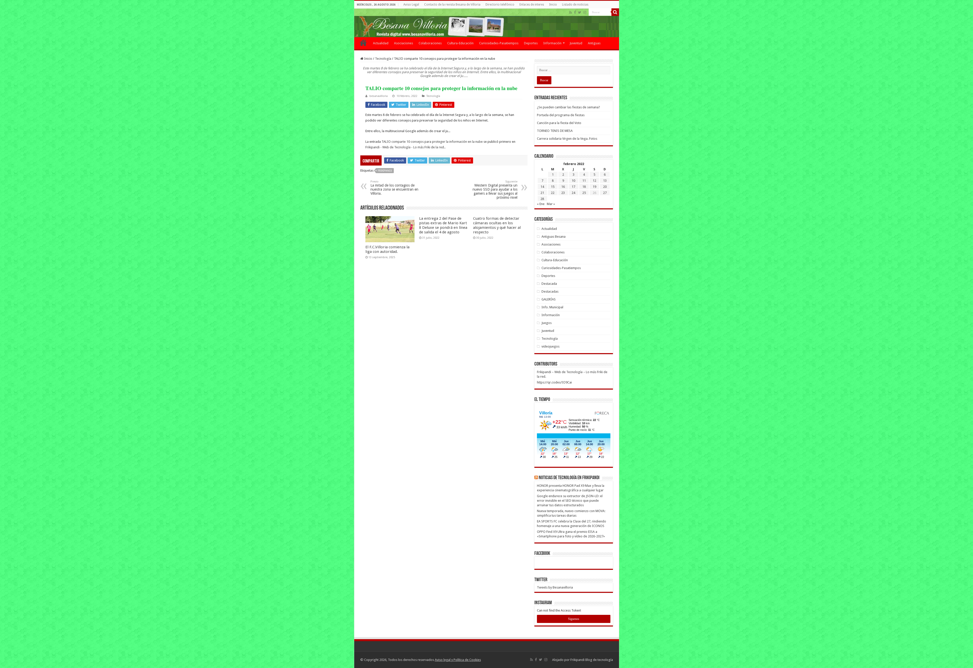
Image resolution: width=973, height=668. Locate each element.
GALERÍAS (548, 299)
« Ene (541, 204)
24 (573, 193)
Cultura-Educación (460, 43)
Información (552, 43)
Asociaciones (403, 43)
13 (605, 181)
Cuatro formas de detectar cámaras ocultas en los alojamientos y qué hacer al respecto (497, 225)
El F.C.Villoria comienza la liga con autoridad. (387, 249)
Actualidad (380, 43)
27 (605, 193)
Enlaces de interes (531, 4)
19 (594, 187)
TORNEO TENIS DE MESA (555, 131)
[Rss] (570, 12)
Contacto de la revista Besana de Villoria (452, 4)
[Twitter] (579, 12)
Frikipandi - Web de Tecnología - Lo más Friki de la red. (405, 147)
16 (563, 187)
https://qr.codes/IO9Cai (554, 382)
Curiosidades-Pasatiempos (498, 43)
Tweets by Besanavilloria (555, 587)
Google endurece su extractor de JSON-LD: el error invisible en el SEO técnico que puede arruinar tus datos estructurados (570, 500)
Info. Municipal (552, 307)
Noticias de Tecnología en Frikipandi (569, 477)
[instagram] (585, 12)
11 (584, 181)
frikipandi (385, 170)
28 (542, 199)
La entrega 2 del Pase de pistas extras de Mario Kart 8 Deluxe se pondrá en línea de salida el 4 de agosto (443, 225)
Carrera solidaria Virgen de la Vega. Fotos (567, 138)
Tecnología (383, 58)
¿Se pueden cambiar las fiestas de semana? (568, 107)
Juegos (546, 323)
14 (542, 187)
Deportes (531, 43)
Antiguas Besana (553, 236)
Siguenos (573, 619)
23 (563, 193)
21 (542, 193)
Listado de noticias (575, 4)
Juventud (576, 43)
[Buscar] (615, 12)
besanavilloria (378, 96)
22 (552, 193)
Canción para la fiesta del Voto (559, 123)
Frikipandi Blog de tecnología (591, 660)
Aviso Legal (411, 4)
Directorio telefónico (499, 4)
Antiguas (594, 43)
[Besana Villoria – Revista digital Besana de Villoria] (486, 23)
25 (584, 193)
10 (573, 181)
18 (584, 187)
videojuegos (550, 346)
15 (552, 187)
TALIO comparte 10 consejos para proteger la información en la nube (432, 142)
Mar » (551, 204)
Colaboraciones (430, 43)
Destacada (549, 284)
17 (573, 187)
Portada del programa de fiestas (561, 115)
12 (594, 181)
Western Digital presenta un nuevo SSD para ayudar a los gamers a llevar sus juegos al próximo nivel (495, 189)
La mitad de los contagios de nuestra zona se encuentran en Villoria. (394, 187)
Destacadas (549, 291)
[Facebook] (574, 12)
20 (605, 187)
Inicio (553, 4)
